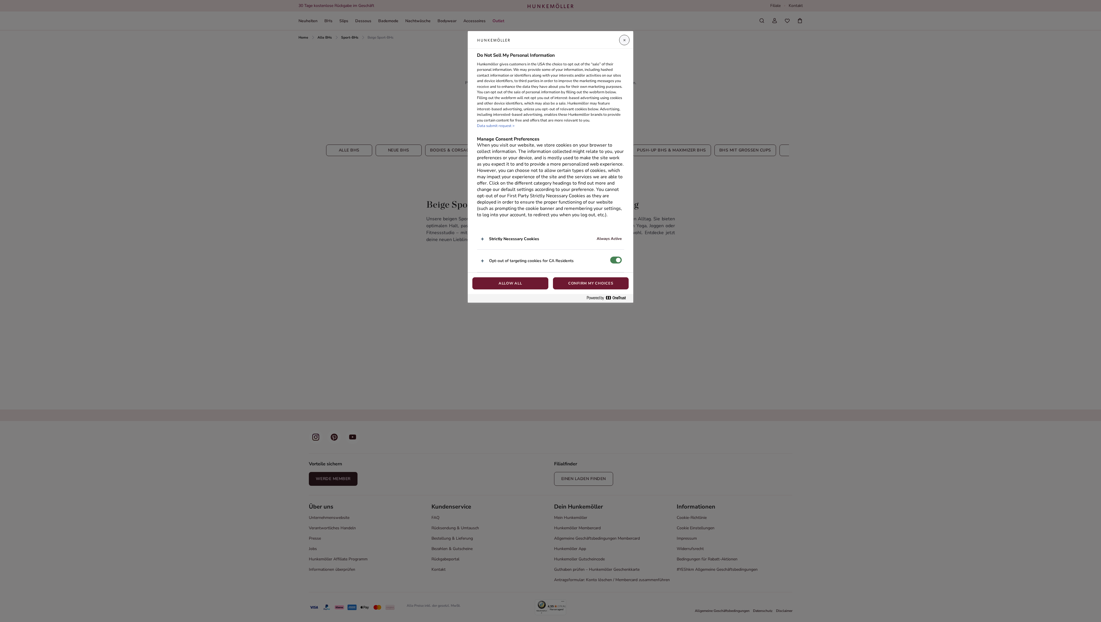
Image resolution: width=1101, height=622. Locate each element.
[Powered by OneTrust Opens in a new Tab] (608, 298)
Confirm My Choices (590, 283)
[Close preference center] (624, 40)
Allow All (510, 283)
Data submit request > (496, 125)
